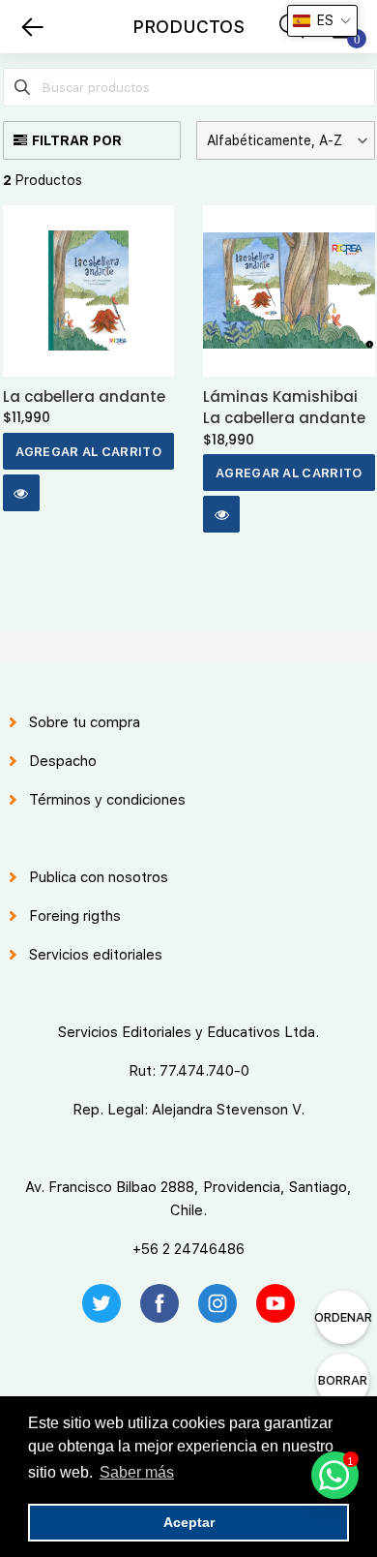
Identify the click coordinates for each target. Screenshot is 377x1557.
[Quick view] (21, 492)
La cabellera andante (84, 396)
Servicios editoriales (95, 954)
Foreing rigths (75, 916)
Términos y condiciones (107, 800)
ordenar (342, 1317)
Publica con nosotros (98, 877)
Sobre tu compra (84, 722)
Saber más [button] (137, 1472)
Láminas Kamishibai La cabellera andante (284, 407)
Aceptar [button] (189, 1522)
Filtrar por (77, 140)
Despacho (63, 761)
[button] (285, 140)
